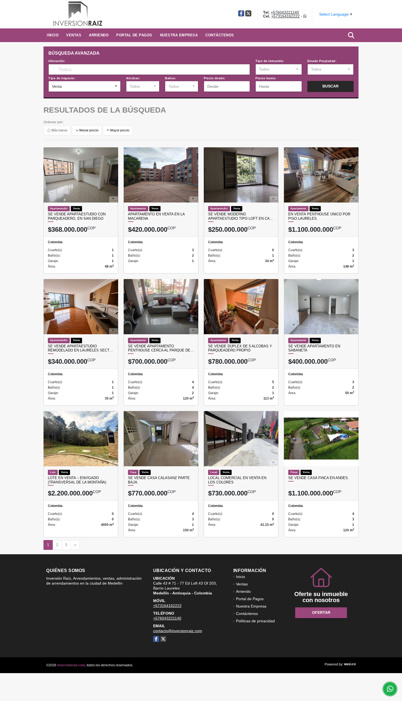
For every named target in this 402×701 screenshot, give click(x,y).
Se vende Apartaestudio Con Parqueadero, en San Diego (77, 216)
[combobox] (278, 69)
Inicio (53, 35)
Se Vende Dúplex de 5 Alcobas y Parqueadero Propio (240, 348)
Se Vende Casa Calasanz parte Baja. (159, 480)
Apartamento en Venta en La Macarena (156, 216)
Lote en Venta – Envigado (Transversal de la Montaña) (77, 480)
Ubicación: (56, 61)
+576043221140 (285, 12)
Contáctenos (219, 35)
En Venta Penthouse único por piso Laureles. (319, 216)
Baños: (170, 78)
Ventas (73, 35)
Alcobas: (133, 78)
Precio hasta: (265, 78)
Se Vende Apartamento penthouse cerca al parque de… (161, 348)
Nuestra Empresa (179, 35)
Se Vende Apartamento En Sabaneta (314, 348)
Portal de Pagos (134, 35)
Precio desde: (214, 78)
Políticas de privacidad (255, 621)
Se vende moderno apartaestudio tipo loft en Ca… (240, 216)
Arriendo (99, 35)
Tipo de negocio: (61, 78)
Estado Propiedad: (322, 61)
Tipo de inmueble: (269, 61)
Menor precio (88, 130)
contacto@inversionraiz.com (177, 631)
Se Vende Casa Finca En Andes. (318, 478)
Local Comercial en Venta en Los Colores (237, 480)
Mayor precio (119, 130)
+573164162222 (285, 16)
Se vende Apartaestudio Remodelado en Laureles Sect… (80, 348)
